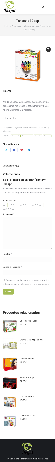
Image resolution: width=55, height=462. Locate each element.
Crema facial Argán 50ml (31, 339)
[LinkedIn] (29, 150)
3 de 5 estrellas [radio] (24, 205)
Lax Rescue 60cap (28, 320)
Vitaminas (7, 131)
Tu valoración (10, 214)
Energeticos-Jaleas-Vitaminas (25, 127)
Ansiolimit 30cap (27, 415)
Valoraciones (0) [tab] (11, 165)
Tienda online (43, 127)
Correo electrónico (12, 267)
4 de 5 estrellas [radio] (37, 205)
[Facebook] (13, 150)
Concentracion (27, 136)
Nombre (7, 254)
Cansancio (16, 136)
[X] (6, 150)
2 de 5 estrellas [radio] (13, 205)
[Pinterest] (21, 150)
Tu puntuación (10, 200)
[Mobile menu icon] (49, 7)
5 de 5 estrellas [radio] (9, 209)
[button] (48, 49)
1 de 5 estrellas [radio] (5, 205)
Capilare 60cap (27, 358)
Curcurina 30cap (27, 396)
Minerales (38, 136)
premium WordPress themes (36, 459)
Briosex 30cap (27, 377)
